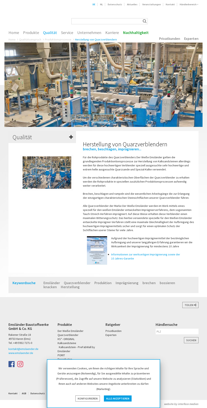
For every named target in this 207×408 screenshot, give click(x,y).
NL (101, 4)
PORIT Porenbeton (181, 21)
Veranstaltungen (151, 4)
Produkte (31, 33)
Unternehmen (89, 33)
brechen (149, 282)
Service (67, 33)
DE (94, 4)
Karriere (112, 33)
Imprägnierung (127, 282)
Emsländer (51, 282)
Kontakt (170, 4)
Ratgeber (113, 324)
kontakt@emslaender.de (23, 349)
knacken (50, 287)
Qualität (50, 33)
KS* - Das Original (195, 21)
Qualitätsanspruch (30, 39)
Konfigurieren (88, 398)
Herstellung (70, 287)
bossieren (167, 282)
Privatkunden (169, 39)
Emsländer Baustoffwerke (25, 15)
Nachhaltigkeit (136, 33)
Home (13, 33)
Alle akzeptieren (117, 398)
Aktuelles (132, 4)
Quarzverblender (77, 282)
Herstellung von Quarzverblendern (96, 39)
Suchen (191, 340)
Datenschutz (115, 4)
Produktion (103, 282)
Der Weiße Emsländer (165, 21)
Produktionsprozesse (58, 39)
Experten (191, 39)
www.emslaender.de (20, 353)
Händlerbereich (188, 4)
